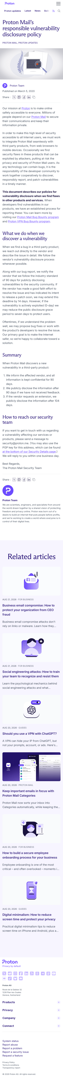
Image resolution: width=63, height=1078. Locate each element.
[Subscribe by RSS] (53, 10)
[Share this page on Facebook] (24, 97)
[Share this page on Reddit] (19, 97)
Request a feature (12, 1055)
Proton (26, 108)
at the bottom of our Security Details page (29, 451)
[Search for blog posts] (59, 10)
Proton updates (12, 11)
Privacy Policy (8, 1062)
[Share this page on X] (14, 97)
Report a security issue (15, 1051)
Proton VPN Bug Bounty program (29, 221)
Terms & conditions (10, 1065)
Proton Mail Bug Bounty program (38, 217)
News (38, 11)
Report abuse (10, 1044)
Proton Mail (38, 117)
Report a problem (12, 1048)
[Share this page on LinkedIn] (29, 97)
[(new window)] (4, 973)
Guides (47, 11)
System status (10, 1040)
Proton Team (17, 85)
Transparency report (11, 1068)
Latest (28, 11)
